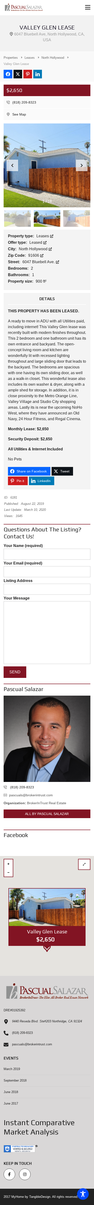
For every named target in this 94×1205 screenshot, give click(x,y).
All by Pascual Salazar (47, 814)
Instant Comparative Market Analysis (39, 1127)
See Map (18, 114)
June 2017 (11, 1103)
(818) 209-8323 (23, 102)
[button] (81, 165)
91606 (34, 255)
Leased (36, 242)
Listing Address (18, 581)
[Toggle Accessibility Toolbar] (83, 1194)
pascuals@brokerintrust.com (31, 795)
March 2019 (12, 1069)
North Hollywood (33, 249)
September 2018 (15, 1080)
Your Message (17, 598)
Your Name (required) (23, 546)
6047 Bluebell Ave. (39, 262)
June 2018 (11, 1092)
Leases (43, 236)
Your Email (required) (23, 563)
